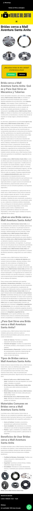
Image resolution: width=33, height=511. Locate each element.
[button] (16, 21)
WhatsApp (11, 74)
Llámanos (22, 74)
